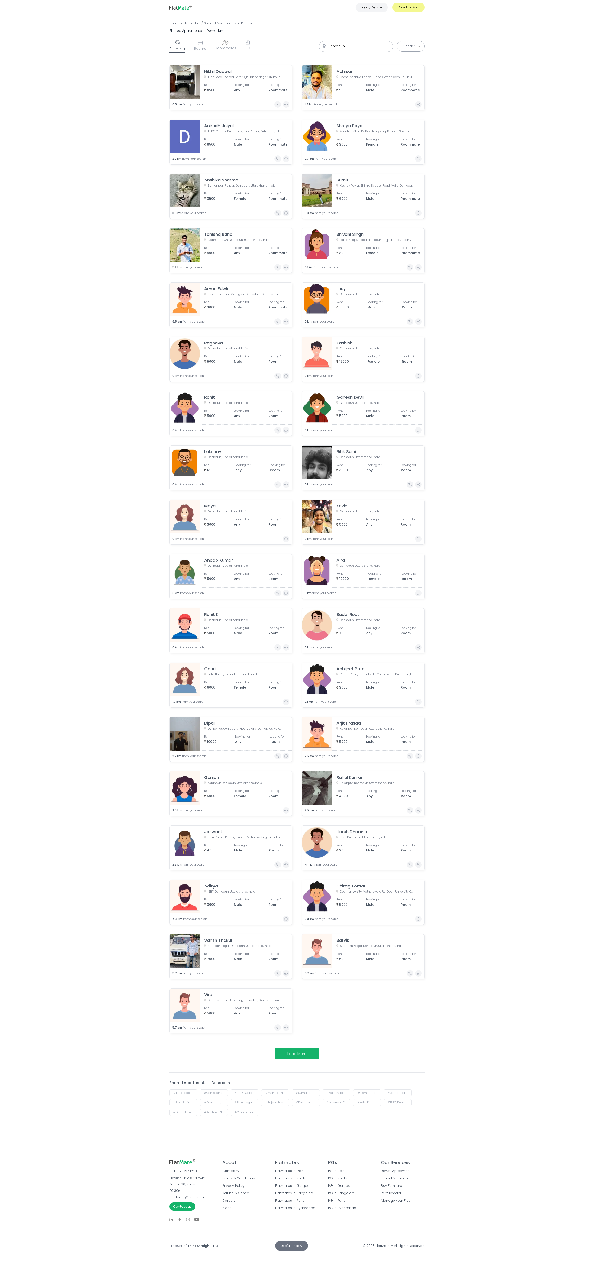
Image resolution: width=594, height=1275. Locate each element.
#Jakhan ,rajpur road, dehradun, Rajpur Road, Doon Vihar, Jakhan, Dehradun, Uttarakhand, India (400, 1093)
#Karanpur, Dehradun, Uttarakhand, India (338, 1102)
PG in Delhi (336, 1170)
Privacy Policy (233, 1185)
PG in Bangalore (341, 1193)
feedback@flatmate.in (187, 1197)
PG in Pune (336, 1200)
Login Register (371, 7)
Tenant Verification (396, 1178)
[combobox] (356, 46)
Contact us (182, 1206)
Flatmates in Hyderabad (295, 1208)
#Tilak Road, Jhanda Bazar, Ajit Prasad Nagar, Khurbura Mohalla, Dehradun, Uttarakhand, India (185, 1093)
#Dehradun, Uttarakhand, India (216, 1102)
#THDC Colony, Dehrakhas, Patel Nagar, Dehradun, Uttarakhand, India (246, 1093)
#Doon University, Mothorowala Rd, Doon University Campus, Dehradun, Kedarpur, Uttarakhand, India (185, 1112)
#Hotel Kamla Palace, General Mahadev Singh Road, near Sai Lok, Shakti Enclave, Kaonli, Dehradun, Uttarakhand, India (369, 1102)
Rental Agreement (396, 1170)
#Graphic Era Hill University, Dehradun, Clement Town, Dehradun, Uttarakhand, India (246, 1112)
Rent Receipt (391, 1193)
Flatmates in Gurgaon (293, 1185)
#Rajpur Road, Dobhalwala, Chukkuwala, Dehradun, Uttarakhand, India (277, 1102)
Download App (408, 7)
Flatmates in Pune (290, 1200)
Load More (297, 1053)
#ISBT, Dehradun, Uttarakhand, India (400, 1102)
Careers (229, 1200)
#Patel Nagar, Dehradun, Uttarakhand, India (246, 1102)
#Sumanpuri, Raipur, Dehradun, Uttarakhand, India (308, 1093)
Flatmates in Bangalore (294, 1193)
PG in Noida (337, 1178)
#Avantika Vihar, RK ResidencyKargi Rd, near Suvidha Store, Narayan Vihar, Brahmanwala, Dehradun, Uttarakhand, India (277, 1093)
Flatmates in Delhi (289, 1170)
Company (230, 1170)
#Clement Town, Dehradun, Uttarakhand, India (369, 1093)
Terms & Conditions (238, 1178)
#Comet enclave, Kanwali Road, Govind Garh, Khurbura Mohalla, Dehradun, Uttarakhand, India (216, 1093)
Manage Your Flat (395, 1200)
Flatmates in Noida (290, 1178)
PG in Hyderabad (342, 1208)
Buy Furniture (391, 1185)
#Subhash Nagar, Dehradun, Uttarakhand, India (216, 1112)
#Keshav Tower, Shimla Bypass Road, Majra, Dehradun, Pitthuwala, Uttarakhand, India (338, 1093)
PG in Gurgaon (340, 1185)
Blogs (227, 1208)
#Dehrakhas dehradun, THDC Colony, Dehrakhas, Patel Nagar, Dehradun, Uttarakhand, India (308, 1102)
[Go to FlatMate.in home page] (180, 7)
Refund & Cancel (236, 1193)
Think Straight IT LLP (203, 1245)
